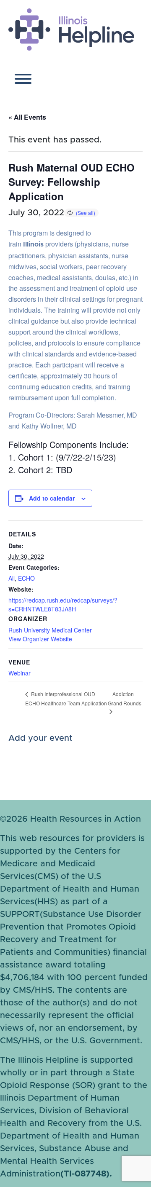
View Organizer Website (40, 639)
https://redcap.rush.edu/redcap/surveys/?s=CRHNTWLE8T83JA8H (62, 604)
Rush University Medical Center (50, 630)
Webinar (19, 673)
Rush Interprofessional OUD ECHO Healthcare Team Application (66, 698)
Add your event (40, 738)
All (11, 578)
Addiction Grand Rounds (124, 698)
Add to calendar (52, 498)
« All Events (27, 117)
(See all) (85, 212)
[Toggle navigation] (23, 80)
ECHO (26, 578)
